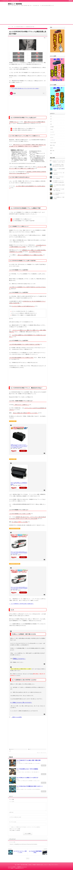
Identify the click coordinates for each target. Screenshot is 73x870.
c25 (51, 116)
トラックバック (44, 752)
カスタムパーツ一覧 (47, 864)
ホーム (28, 858)
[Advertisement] (36, 16)
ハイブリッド (52, 140)
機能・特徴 (52, 150)
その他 (51, 129)
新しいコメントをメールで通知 (15, 828)
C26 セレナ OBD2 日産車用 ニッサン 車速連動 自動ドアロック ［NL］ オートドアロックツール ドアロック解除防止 (19, 483)
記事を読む (44, 765)
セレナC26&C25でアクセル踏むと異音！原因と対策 (28, 760)
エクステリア (52, 134)
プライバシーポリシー (54, 864)
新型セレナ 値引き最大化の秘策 (22, 864)
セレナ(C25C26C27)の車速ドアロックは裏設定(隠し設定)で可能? (27, 33)
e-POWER (52, 126)
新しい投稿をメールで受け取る (15, 830)
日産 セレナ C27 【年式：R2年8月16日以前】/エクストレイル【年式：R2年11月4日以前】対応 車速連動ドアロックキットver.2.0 (19, 552)
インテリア (52, 132)
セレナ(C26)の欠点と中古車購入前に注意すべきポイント (30, 786)
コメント (39, 752)
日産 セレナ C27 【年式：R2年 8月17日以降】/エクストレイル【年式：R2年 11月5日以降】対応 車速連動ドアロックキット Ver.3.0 (19, 588)
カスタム (51, 137)
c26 (45, 37)
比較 (51, 153)
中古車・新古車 (53, 142)
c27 (51, 121)
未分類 (51, 147)
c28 (51, 124)
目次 (15, 864)
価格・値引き (52, 145)
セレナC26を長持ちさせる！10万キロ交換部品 (27, 769)
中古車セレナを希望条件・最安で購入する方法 (35, 864)
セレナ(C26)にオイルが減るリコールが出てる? (27, 777)
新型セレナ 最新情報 (15, 4)
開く (44, 93)
